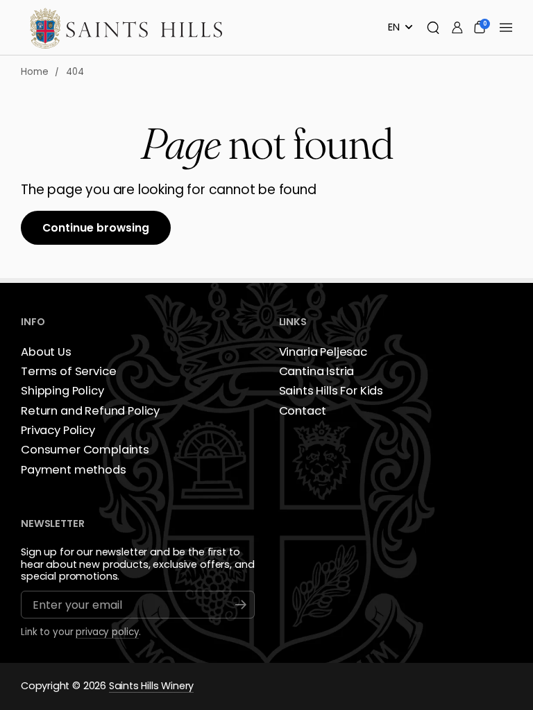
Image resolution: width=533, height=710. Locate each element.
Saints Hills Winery (151, 686)
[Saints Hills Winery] (127, 27)
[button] (433, 27)
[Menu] (506, 27)
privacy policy (107, 632)
